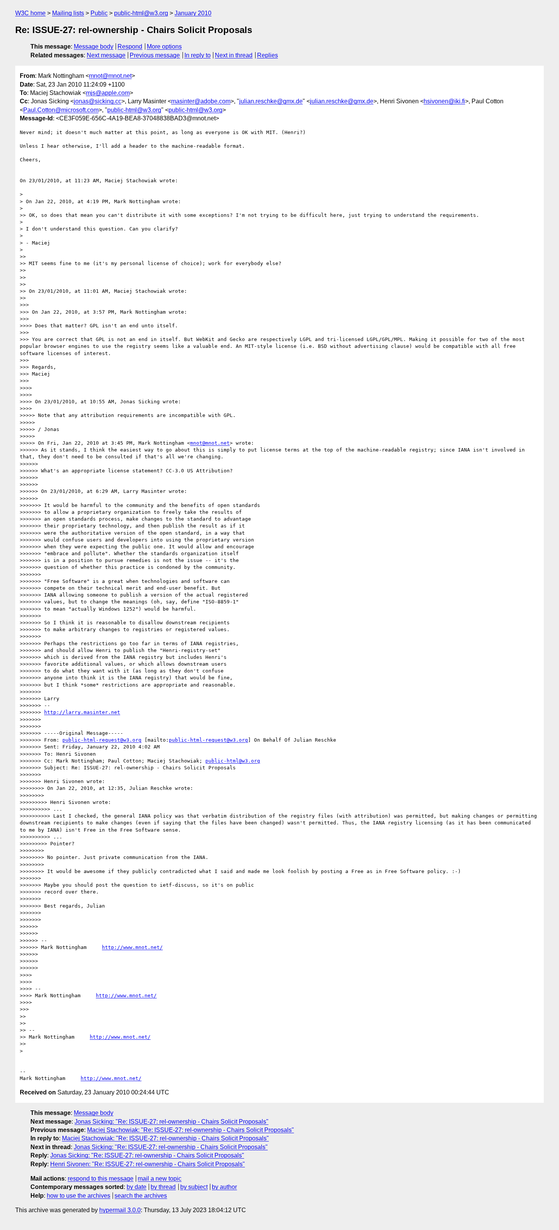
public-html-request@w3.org (101, 740)
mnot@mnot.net (110, 76)
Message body (93, 46)
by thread (163, 1187)
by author (224, 1187)
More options (164, 46)
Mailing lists (68, 13)
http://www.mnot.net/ (132, 947)
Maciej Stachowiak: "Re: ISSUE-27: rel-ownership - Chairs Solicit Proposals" (190, 1130)
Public (99, 13)
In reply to (197, 55)
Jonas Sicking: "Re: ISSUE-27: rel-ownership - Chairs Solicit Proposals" (171, 1121)
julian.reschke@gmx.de (271, 101)
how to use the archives (78, 1195)
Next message (106, 55)
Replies (267, 55)
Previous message (155, 55)
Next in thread (234, 55)
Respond (130, 46)
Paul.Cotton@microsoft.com (60, 110)
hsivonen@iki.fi (444, 101)
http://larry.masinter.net (82, 712)
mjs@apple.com (108, 93)
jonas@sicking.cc (97, 101)
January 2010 (193, 13)
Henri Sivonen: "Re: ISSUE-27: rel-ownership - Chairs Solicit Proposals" (147, 1164)
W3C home (30, 13)
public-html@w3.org (141, 13)
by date (136, 1187)
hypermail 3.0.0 (120, 1210)
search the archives (140, 1195)
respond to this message (100, 1178)
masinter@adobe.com (200, 101)
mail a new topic (159, 1178)
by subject (194, 1187)
